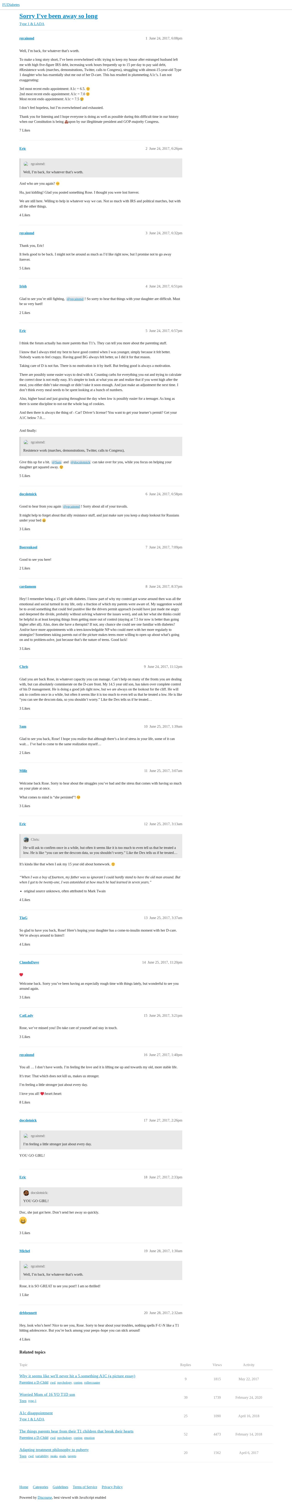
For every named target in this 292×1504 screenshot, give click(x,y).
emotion (89, 1438)
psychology (64, 1382)
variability (42, 1456)
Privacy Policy (112, 1487)
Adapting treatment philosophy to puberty (54, 1449)
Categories (40, 1487)
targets (72, 1456)
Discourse (45, 1497)
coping (78, 1382)
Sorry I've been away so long (58, 15)
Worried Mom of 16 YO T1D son (47, 1394)
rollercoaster (92, 1382)
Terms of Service (85, 1487)
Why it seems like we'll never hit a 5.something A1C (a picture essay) (77, 1376)
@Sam (56, 462)
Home (23, 1487)
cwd (52, 1382)
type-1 (32, 1401)
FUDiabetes (11, 5)
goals (62, 1456)
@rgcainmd (75, 299)
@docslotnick (80, 462)
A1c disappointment (36, 1413)
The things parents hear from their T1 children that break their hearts (76, 1431)
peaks (53, 1456)
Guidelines (60, 1487)
